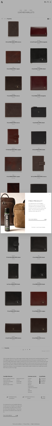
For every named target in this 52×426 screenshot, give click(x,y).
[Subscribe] (44, 219)
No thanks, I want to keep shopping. (38, 227)
